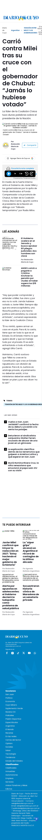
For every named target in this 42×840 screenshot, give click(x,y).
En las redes (10, 736)
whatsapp (34, 653)
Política (8, 698)
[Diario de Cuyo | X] (30, 18)
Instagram (12, 653)
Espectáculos (11, 722)
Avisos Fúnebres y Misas (16, 785)
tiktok (18, 653)
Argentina (15, 30)
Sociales (9, 747)
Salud (7, 750)
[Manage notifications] (36, 819)
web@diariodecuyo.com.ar (22, 803)
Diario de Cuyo (4, 30)
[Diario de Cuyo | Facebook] (20, 18)
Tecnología (10, 754)
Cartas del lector (13, 740)
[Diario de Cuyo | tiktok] (35, 18)
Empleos (9, 778)
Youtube (29, 653)
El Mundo (9, 729)
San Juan (9, 694)
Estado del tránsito (14, 761)
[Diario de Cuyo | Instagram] (25, 18)
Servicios (9, 782)
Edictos (8, 789)
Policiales (9, 715)
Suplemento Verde (14, 708)
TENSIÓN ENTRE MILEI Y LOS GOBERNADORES (23, 404)
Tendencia (10, 757)
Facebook (6, 653)
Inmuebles (10, 771)
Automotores (11, 775)
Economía (10, 701)
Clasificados (10, 768)
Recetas (9, 733)
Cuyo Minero (11, 705)
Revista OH (10, 712)
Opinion (8, 743)
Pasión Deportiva (13, 719)
